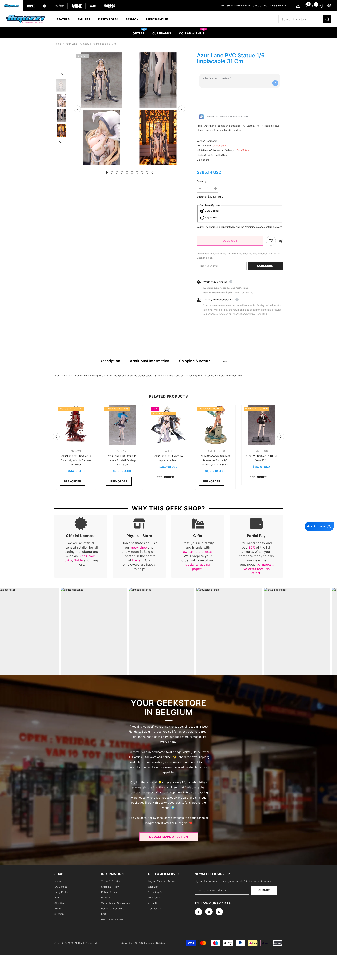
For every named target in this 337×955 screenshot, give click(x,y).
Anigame (212, 140)
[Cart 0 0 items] (314, 6)
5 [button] (127, 172)
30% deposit (212, 210)
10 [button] (152, 172)
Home (57, 43)
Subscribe (265, 265)
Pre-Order (72, 481)
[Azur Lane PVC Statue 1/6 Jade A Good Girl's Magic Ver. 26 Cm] (122, 425)
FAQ (223, 361)
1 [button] (107, 172)
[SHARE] (279, 241)
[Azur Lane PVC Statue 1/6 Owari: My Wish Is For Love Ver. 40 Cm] (76, 425)
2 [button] (112, 172)
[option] (101, 108)
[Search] (304, 19)
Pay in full (211, 217)
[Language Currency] (329, 6)
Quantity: (202, 181)
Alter (169, 450)
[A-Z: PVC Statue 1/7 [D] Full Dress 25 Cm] (262, 425)
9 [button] (147, 172)
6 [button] (132, 172)
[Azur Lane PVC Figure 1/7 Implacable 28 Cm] (169, 425)
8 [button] (142, 172)
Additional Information (149, 361)
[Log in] (298, 6)
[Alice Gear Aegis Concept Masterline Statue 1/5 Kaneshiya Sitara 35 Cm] (215, 425)
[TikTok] (219, 911)
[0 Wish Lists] (306, 6)
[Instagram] (209, 911)
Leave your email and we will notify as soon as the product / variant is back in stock (238, 255)
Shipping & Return (195, 361)
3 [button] (117, 172)
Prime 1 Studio (215, 450)
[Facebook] (198, 911)
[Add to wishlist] (271, 241)
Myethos (262, 450)
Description (110, 361)
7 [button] (137, 172)
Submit (264, 890)
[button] (77, 108)
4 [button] (122, 172)
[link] (80, 546)
